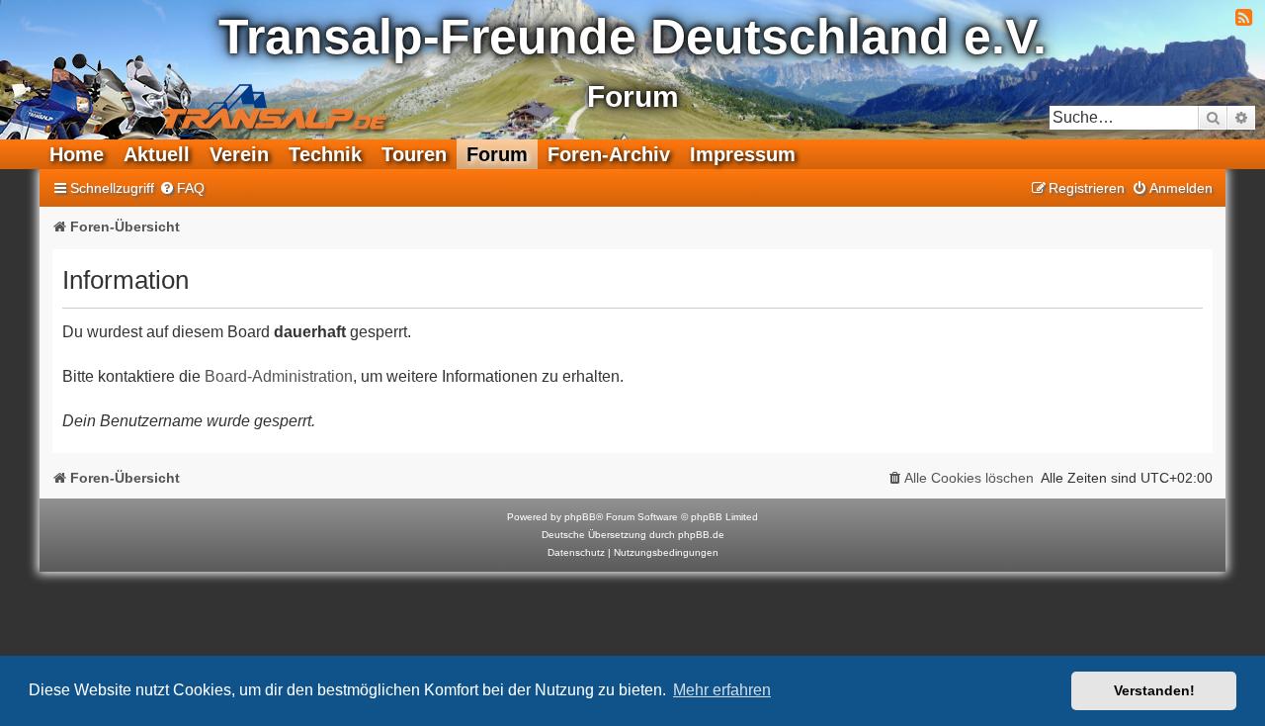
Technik (325, 154)
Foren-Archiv (609, 154)
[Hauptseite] (204, 94)
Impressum (743, 154)
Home (76, 154)
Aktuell (157, 154)
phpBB (580, 516)
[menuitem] (182, 188)
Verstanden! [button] (1154, 690)
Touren (414, 154)
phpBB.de (701, 534)
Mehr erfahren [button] (722, 689)
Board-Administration (279, 376)
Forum (497, 154)
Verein (239, 154)
